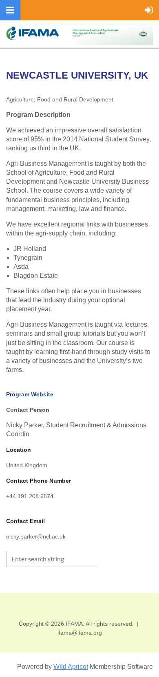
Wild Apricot (70, 666)
